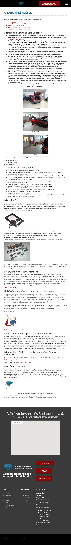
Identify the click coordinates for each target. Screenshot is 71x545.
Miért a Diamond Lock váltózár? (17, 24)
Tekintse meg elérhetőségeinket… (14, 330)
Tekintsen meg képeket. (11, 287)
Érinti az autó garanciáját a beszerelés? (19, 29)
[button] (66, 3)
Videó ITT (30, 268)
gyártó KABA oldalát (25, 362)
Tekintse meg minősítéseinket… (13, 360)
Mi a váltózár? (12, 22)
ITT (19, 160)
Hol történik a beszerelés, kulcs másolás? (19, 27)
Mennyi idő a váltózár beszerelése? (18, 25)
